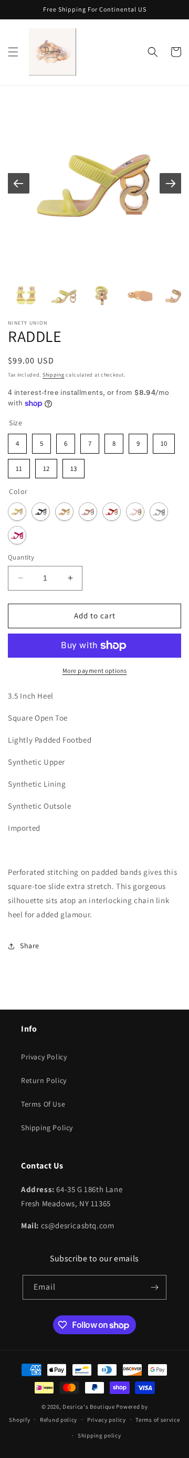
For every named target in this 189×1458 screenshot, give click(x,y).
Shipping (54, 374)
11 (19, 466)
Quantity (21, 557)
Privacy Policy (44, 1057)
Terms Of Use (43, 1104)
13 (73, 466)
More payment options (94, 670)
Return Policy (44, 1080)
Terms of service (157, 1419)
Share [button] (29, 945)
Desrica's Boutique (88, 1406)
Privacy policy (106, 1419)
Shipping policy (99, 1435)
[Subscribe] (154, 1287)
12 (46, 466)
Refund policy (58, 1419)
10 (164, 441)
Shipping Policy (47, 1127)
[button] (13, 51)
